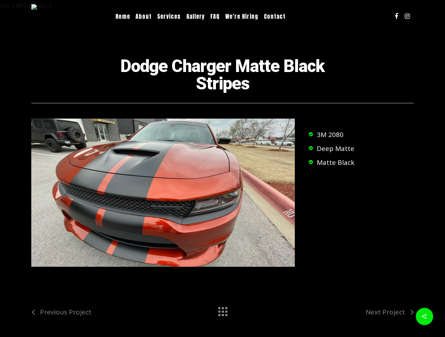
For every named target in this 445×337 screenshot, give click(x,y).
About (144, 16)
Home (122, 16)
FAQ (215, 16)
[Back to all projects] (222, 310)
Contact (274, 16)
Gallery (195, 16)
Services (169, 16)
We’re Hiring (241, 16)
